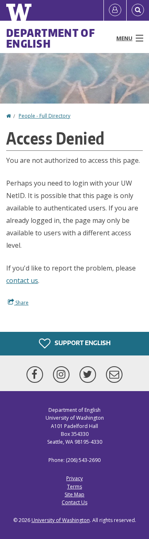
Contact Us (74, 502)
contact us (22, 280)
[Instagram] (63, 374)
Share (21, 302)
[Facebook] (36, 374)
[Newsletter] (114, 374)
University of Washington (60, 520)
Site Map (74, 494)
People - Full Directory (44, 115)
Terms (74, 486)
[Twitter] (89, 374)
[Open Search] (138, 10)
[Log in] (115, 10)
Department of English (50, 38)
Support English (82, 342)
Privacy (74, 478)
